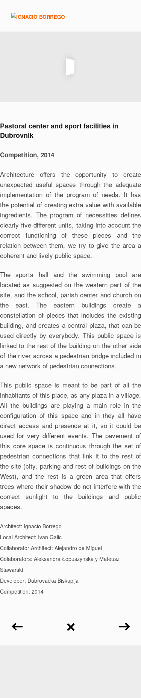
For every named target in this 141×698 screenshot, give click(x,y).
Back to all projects (70, 624)
